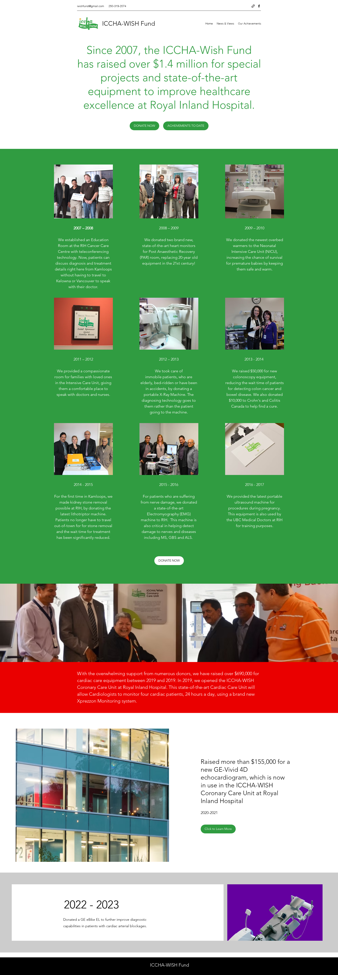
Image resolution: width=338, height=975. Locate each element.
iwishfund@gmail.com (90, 6)
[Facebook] (259, 6)
